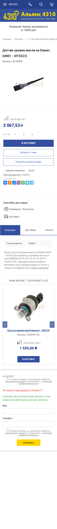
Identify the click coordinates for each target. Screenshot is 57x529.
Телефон (8, 418)
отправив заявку (28, 264)
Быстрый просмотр (30, 325)
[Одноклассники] (10, 183)
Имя (5, 405)
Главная (7, 39)
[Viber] (18, 183)
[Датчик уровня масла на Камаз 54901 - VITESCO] (28, 84)
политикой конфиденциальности (35, 382)
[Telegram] (32, 183)
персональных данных (15, 381)
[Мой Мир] (14, 183)
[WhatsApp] (23, 183)
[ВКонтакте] (5, 183)
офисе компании (39, 268)
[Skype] (27, 183)
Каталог (19, 39)
